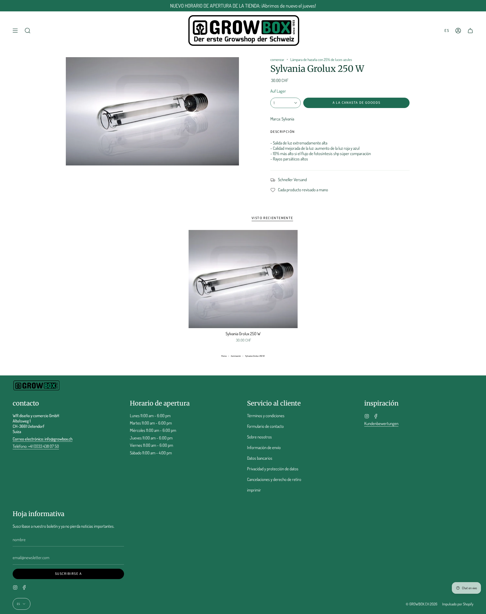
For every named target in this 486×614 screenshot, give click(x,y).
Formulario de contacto (265, 426)
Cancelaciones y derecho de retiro (274, 479)
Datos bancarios (259, 458)
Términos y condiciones (266, 415)
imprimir (254, 490)
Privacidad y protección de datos (272, 468)
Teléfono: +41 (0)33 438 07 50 (36, 446)
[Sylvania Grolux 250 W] (243, 279)
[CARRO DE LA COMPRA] (470, 30)
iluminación (236, 356)
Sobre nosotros (259, 436)
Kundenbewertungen (381, 423)
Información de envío (264, 447)
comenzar (277, 59)
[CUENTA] (458, 30)
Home (224, 356)
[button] (28, 30)
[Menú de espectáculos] (15, 30)
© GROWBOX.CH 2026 (421, 604)
